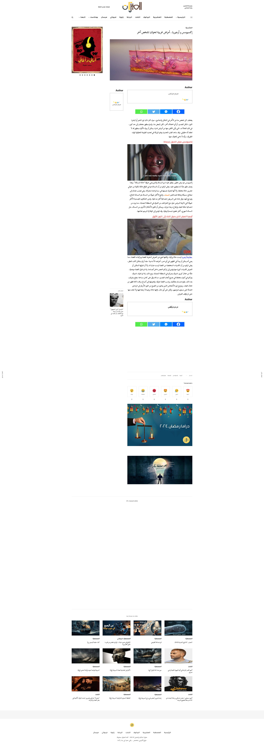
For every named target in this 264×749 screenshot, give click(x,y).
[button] (159, 470)
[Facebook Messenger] (166, 111)
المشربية (189, 28)
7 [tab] (80, 75)
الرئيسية (169, 375)
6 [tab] (82, 75)
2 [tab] (92, 75)
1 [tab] (94, 75)
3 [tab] (89, 75)
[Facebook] (178, 111)
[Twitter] (154, 111)
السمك (167, 195)
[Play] (159, 162)
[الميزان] (132, 7)
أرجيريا (181, 375)
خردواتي (120, 639)
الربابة (120, 733)
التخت (190, 667)
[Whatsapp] (141, 111)
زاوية (112, 733)
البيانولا (137, 733)
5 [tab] (84, 75)
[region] (159, 470)
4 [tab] (87, 75)
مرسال (96, 733)
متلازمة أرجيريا (187, 257)
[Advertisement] (159, 349)
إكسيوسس (175, 375)
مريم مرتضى (116, 105)
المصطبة (188, 639)
